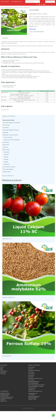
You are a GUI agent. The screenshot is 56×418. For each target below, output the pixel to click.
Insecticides (6, 154)
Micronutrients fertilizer (18, 7)
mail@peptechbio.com (17, 1)
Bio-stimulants (6, 142)
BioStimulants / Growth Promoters (10, 135)
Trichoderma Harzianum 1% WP (6, 397)
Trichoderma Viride (4, 395)
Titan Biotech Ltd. (3, 371)
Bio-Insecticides (6, 125)
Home (2, 7)
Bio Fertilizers (6, 127)
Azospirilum (2, 399)
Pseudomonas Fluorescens (6, 398)
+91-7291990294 (5, 1)
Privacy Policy (3, 372)
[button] (24, 11)
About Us (2, 367)
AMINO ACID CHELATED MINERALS (12, 139)
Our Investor (3, 373)
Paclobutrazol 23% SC (4, 393)
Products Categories (8, 7)
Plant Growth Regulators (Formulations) (11, 122)
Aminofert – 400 (3, 401)
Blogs (1, 368)
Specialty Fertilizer (7, 171)
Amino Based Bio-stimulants (9, 166)
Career (1, 369)
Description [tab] (5, 38)
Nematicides (6, 152)
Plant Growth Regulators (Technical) (11, 130)
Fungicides (6, 159)
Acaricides (6, 157)
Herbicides (6, 161)
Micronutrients (6, 144)
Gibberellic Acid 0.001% (5, 394)
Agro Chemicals (6, 149)
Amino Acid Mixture (8, 137)
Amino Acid (5, 147)
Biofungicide (5, 132)
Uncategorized (31, 389)
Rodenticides (6, 164)
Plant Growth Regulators (8, 169)
